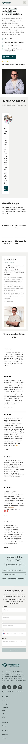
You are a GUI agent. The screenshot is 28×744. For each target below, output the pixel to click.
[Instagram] (9, 687)
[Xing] (15, 687)
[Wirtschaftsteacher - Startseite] (6, 3)
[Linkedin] (20, 687)
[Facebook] (4, 687)
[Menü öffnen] (24, 2)
